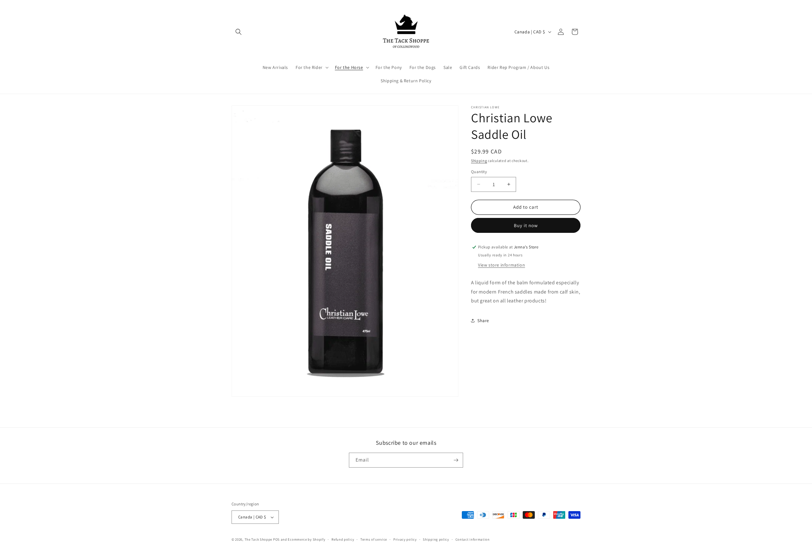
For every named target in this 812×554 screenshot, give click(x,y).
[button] (239, 32)
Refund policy (342, 539)
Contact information (472, 539)
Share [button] (483, 320)
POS (276, 539)
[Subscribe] (456, 460)
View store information (501, 265)
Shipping (479, 160)
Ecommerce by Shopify (306, 539)
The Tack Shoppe (258, 539)
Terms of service (373, 539)
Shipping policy (436, 539)
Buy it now (526, 225)
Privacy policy (405, 539)
